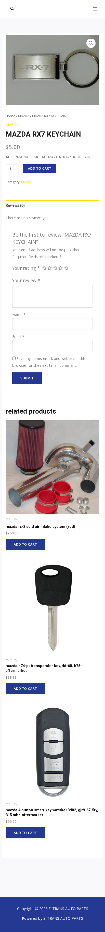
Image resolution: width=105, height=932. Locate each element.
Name (18, 314)
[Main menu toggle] (95, 9)
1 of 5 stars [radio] (44, 268)
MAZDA (23, 116)
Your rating (26, 268)
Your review (26, 280)
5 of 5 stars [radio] (66, 268)
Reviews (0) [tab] (15, 205)
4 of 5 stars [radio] (60, 268)
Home (10, 116)
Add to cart (39, 168)
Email (18, 336)
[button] (12, 9)
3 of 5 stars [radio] (55, 268)
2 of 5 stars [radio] (49, 268)
